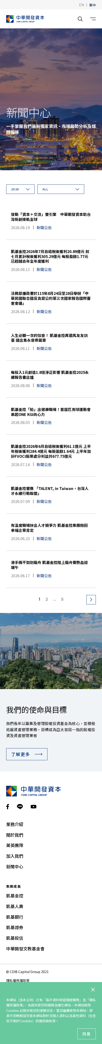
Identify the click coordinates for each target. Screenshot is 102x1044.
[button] (81, 5)
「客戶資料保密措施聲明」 (63, 999)
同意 (86, 1034)
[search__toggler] (80, 19)
